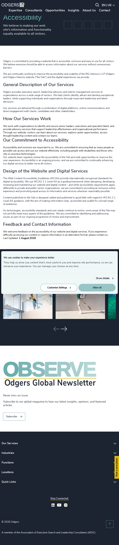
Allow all (97, 287)
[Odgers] (13, 5)
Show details (102, 278)
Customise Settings (57, 287)
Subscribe (11, 416)
